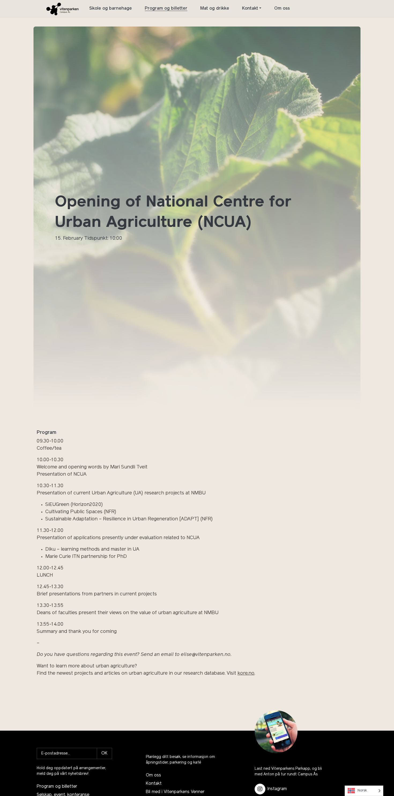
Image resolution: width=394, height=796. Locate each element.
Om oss (282, 8)
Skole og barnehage (110, 8)
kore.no (245, 673)
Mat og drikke (214, 8)
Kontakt (250, 8)
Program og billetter (166, 8)
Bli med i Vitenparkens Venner (175, 792)
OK (104, 753)
